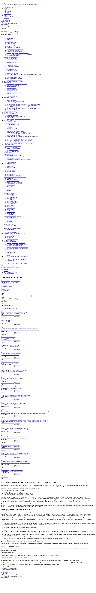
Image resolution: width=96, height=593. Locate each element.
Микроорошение (11, 123)
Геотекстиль (10, 38)
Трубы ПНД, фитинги (9, 113)
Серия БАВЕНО (11, 210)
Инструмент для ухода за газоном (15, 183)
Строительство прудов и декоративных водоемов (19, 6)
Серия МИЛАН (11, 198)
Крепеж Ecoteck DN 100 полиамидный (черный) (13, 313)
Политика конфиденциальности (9, 570)
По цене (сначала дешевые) (11, 306)
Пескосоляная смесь (12, 257)
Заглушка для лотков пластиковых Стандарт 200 (13, 371)
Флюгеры (9, 220)
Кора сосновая (10, 229)
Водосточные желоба (12, 65)
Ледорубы (9, 253)
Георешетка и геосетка (9, 97)
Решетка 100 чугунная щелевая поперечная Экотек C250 (15, 463)
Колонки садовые (11, 217)
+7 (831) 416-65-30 (5, 20)
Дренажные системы (9, 67)
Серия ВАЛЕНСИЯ (12, 197)
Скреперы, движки (11, 252)
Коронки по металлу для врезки (15, 78)
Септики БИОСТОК (12, 96)
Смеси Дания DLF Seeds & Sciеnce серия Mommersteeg (20, 142)
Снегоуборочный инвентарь (11, 249)
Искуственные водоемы (10, 42)
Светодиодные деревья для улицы (15, 245)
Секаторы (9, 186)
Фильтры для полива (12, 128)
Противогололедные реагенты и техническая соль (16, 256)
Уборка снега (10, 7)
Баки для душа (10, 93)
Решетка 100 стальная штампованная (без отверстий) (14, 429)
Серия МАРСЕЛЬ (11, 204)
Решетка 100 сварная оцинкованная (10, 446)
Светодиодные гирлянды (10, 241)
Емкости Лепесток (11, 88)
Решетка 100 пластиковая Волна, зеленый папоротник (14, 396)
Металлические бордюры (13, 158)
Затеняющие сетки (11, 170)
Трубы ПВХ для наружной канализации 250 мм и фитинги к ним (23, 108)
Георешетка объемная (12, 98)
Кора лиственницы (11, 230)
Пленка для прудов (11, 43)
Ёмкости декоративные (12, 90)
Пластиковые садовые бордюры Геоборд (17, 156)
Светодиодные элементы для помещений (17, 248)
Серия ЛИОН (10, 205)
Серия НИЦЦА (11, 194)
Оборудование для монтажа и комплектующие (18, 119)
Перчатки (9, 189)
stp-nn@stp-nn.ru (5, 24)
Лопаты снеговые (11, 251)
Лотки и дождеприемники (10, 57)
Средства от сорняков (12, 150)
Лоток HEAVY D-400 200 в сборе (9, 346)
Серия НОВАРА (11, 208)
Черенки (9, 190)
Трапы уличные (11, 63)
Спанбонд (9, 39)
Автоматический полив (13, 124)
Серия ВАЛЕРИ (11, 212)
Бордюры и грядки (8, 154)
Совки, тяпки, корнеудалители (14, 182)
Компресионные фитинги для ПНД (16, 116)
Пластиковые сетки (9, 168)
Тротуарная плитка (11, 225)
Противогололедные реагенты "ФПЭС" (17, 259)
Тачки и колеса (10, 178)
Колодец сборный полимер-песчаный (13, 81)
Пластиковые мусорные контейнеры (16, 94)
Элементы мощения (9, 224)
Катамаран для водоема (13, 55)
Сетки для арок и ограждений (14, 175)
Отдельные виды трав (12, 137)
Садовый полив (11, 125)
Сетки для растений (12, 174)
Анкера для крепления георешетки (15, 101)
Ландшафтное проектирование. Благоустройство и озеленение (23, 4)
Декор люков (10, 237)
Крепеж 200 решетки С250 (7, 338)
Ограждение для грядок (13, 160)
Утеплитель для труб (12, 109)
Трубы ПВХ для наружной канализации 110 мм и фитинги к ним (23, 104)
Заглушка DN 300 (5, 321)
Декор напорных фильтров (13, 235)
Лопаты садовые (11, 185)
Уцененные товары (6, 265)
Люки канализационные (10, 111)
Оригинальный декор (12, 239)
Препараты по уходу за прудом (14, 51)
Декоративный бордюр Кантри (14, 155)
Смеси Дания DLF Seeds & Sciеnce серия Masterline (20, 143)
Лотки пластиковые (12, 58)
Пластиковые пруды (12, 45)
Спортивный (10, 166)
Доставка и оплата (8, 16)
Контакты (6, 18)
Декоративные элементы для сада (12, 216)
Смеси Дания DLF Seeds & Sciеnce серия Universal (19, 139)
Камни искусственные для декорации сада (14, 233)
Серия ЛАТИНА (11, 213)
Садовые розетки (8, 191)
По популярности (8, 305)
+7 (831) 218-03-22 (5, 22)
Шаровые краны (11, 117)
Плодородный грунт (9, 144)
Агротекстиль (10, 40)
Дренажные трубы (11, 69)
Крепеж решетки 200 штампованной (10, 355)
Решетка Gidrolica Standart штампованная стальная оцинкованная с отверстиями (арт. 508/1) (24, 413)
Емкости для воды (8, 82)
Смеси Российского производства (15, 131)
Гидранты (9, 127)
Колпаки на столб (11, 221)
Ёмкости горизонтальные (13, 86)
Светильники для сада (9, 193)
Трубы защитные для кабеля (11, 112)
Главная (6, 1)
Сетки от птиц (10, 173)
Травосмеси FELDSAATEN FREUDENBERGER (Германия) (22, 136)
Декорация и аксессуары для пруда (15, 49)
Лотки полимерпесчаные (13, 59)
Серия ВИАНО (10, 199)
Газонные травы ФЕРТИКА (14, 135)
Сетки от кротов (11, 171)
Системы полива (8, 120)
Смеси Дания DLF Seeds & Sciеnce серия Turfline (19, 140)
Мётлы (8, 255)
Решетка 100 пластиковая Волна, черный (11, 380)
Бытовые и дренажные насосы (14, 80)
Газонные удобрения (12, 147)
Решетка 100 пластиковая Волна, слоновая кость (13, 404)
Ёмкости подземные (12, 89)
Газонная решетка (8, 226)
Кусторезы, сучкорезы (12, 179)
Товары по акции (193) (6, 33)
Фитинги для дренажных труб (14, 71)
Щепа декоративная (12, 232)
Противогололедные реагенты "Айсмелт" (17, 263)
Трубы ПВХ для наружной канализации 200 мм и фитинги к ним (23, 107)
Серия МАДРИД (11, 206)
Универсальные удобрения (13, 148)
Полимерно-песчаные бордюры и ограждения (18, 159)
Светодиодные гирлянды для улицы (16, 243)
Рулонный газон (8, 152)
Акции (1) (15, 33)
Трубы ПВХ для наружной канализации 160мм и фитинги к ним (23, 105)
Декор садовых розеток (12, 236)
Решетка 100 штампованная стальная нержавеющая (14, 454)
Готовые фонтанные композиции (15, 50)
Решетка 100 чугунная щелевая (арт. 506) (11, 471)
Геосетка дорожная (11, 100)
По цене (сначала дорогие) (10, 308)
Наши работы (7, 14)
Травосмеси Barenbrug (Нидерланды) (16, 132)
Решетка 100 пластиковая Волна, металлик (11, 388)
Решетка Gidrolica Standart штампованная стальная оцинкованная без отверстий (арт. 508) (23, 421)
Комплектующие (11, 167)
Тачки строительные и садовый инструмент (15, 177)
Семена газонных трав (9, 129)
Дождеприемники (11, 62)
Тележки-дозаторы (11, 261)
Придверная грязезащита (13, 66)
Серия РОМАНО (11, 214)
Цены (5, 15)
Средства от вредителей (13, 151)
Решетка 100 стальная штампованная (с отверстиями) (14, 438)
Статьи (8, 12)
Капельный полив (11, 121)
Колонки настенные (12, 218)
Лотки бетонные (11, 61)
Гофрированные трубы (12, 70)
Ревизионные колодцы (12, 73)
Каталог (6, 8)
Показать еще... (4, 477)
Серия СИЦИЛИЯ (11, 201)
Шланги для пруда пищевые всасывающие (17, 53)
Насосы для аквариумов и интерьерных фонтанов (19, 54)
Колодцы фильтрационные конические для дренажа (20, 76)
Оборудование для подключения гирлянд (17, 244)
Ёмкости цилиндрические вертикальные (17, 84)
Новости (9, 11)
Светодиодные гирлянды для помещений (17, 247)
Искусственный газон (9, 163)
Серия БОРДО (10, 195)
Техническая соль (11, 260)
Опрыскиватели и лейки (13, 181)
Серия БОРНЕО (11, 209)
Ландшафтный (10, 164)
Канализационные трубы (10, 102)
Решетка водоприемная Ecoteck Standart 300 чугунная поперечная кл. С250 (20, 330)
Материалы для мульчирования (12, 228)
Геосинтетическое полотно (10, 36)
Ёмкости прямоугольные (13, 85)
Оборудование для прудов (13, 47)
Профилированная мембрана (14, 77)
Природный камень (9, 240)
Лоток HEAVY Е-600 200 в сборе (9, 363)
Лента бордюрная (11, 162)
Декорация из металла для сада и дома (16, 222)
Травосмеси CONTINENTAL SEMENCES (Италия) (20, 133)
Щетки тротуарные (11, 187)
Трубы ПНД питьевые (12, 115)
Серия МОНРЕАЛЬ (12, 202)
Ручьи (8, 46)
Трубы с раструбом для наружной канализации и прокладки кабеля (24, 74)
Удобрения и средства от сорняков (12, 146)
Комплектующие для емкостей (14, 92)
